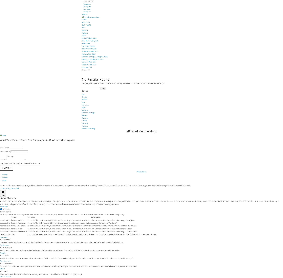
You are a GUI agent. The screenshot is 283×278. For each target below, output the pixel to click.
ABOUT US (86, 22)
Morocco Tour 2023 (89, 64)
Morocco (85, 30)
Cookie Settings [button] (5, 188)
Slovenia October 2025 (90, 51)
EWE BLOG (86, 43)
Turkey (84, 121)
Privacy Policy (141, 172)
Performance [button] (4, 245)
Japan (84, 35)
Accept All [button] (15, 188)
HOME (84, 20)
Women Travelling (88, 129)
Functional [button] (3, 237)
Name (2, 147)
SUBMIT (6, 167)
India (83, 28)
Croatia (84, 97)
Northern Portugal (88, 113)
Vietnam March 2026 (89, 49)
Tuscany (85, 123)
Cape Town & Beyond (90, 41)
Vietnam (85, 33)
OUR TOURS (86, 25)
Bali (83, 94)
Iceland (84, 100)
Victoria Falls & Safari (89, 38)
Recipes (84, 115)
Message (3, 159)
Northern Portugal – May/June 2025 (94, 57)
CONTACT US (87, 67)
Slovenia (85, 118)
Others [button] (2, 269)
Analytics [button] (3, 253)
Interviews (85, 105)
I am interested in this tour (9, 163)
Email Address (5, 152)
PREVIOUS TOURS (88, 46)
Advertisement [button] (5, 261)
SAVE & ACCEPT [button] (6, 277)
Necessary (6, 209)
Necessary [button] (4, 207)
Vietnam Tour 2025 (89, 54)
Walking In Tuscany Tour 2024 (92, 59)
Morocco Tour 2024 (89, 62)
